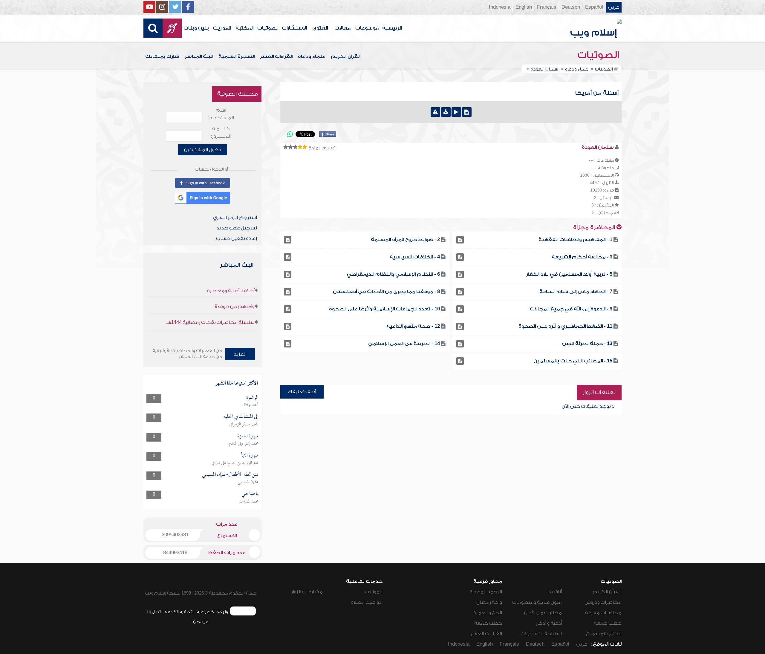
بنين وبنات (196, 28)
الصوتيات (267, 28)
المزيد (240, 354)
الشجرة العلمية (236, 56)
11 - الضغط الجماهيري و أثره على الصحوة (565, 326)
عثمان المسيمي (248, 482)
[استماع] (456, 112)
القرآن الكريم (345, 56)
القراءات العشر (276, 56)
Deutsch (570, 7)
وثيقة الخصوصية (212, 611)
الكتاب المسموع (604, 633)
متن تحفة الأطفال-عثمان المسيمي (230, 475)
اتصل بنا (154, 611)
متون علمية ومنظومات (537, 602)
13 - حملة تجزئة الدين (587, 343)
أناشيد (555, 592)
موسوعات (367, 28)
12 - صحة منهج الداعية (413, 326)
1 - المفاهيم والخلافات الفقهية (575, 239)
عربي (613, 7)
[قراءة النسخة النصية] (467, 112)
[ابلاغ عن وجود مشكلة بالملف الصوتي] (435, 112)
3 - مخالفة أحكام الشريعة (582, 257)
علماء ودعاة (311, 56)
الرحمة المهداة (486, 592)
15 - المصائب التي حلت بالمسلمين (572, 361)
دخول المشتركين (202, 149)
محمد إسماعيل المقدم (243, 443)
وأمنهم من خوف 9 (235, 306)
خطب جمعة (608, 623)
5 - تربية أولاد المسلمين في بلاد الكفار (569, 274)
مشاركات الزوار (307, 592)
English (523, 7)
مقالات (342, 28)
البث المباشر (199, 56)
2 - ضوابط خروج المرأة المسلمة (405, 239)
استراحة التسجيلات (541, 633)
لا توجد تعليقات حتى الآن (588, 406)
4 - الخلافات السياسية (415, 257)
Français (546, 7)
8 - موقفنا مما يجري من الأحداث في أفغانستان (386, 291)
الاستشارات (294, 28)
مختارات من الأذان (543, 612)
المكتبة (244, 28)
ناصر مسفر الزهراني (243, 424)
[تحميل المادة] (446, 112)
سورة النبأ (249, 455)
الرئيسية (392, 28)
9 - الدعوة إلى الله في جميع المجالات (571, 309)
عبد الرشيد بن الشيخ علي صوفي (235, 463)
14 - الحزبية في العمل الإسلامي (404, 343)
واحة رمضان (489, 602)
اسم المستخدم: (221, 114)
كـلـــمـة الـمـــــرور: (221, 132)
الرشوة (252, 398)
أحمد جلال (250, 405)
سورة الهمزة (247, 436)
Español (594, 7)
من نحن (201, 621)
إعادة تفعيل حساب (236, 238)
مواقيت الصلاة (366, 602)
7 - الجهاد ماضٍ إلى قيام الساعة (575, 291)
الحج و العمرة (487, 612)
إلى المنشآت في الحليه (241, 417)
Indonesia (499, 7)
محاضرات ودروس (603, 602)
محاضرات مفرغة (603, 612)
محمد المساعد (248, 501)
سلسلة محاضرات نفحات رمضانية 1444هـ (210, 322)
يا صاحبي (249, 494)
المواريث (222, 28)
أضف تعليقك (302, 391)
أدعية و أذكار (549, 623)
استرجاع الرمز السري (235, 217)
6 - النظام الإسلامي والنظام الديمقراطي (393, 274)
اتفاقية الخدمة (179, 611)
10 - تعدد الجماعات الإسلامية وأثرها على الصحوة (384, 309)
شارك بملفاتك (162, 56)
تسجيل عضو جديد (236, 228)
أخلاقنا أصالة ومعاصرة (231, 290)
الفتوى (320, 28)
